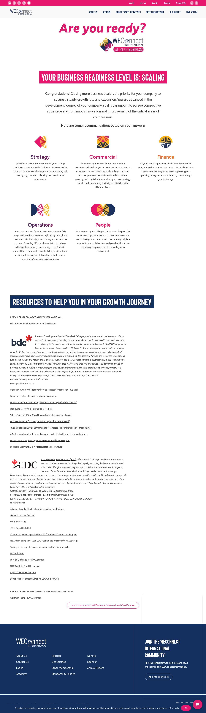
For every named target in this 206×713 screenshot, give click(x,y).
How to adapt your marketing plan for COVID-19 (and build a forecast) (43, 402)
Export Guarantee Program (23, 572)
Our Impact (175, 12)
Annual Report (95, 668)
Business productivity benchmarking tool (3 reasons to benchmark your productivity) (50, 427)
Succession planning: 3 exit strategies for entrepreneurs (36, 447)
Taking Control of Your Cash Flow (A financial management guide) (41, 415)
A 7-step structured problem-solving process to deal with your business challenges (49, 434)
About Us (93, 12)
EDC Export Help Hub (20, 528)
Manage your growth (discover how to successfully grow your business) (44, 389)
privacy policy (81, 708)
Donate (167, 3)
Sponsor (92, 661)
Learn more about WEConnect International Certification (103, 605)
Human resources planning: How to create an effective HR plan (40, 440)
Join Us (143, 3)
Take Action (191, 12)
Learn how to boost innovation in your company (33, 396)
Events (155, 3)
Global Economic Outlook (22, 515)
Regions (106, 12)
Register (56, 655)
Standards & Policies (63, 674)
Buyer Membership (155, 12)
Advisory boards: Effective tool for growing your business (37, 509)
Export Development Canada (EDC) (58, 459)
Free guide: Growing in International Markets (31, 408)
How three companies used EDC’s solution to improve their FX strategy (44, 540)
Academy (21, 674)
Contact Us (181, 3)
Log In (131, 3)
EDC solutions (17, 553)
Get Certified (59, 661)
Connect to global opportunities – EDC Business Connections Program (43, 534)
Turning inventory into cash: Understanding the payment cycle (39, 547)
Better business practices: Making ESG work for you (34, 578)
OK (186, 708)
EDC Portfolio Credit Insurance (25, 566)
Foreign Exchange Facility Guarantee (27, 559)
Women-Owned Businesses (128, 12)
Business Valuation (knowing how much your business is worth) (40, 421)
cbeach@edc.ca (17, 502)
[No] (202, 708)
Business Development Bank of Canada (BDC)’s (58, 336)
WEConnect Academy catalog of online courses (33, 323)
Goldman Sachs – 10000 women (25, 597)
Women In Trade (18, 521)
